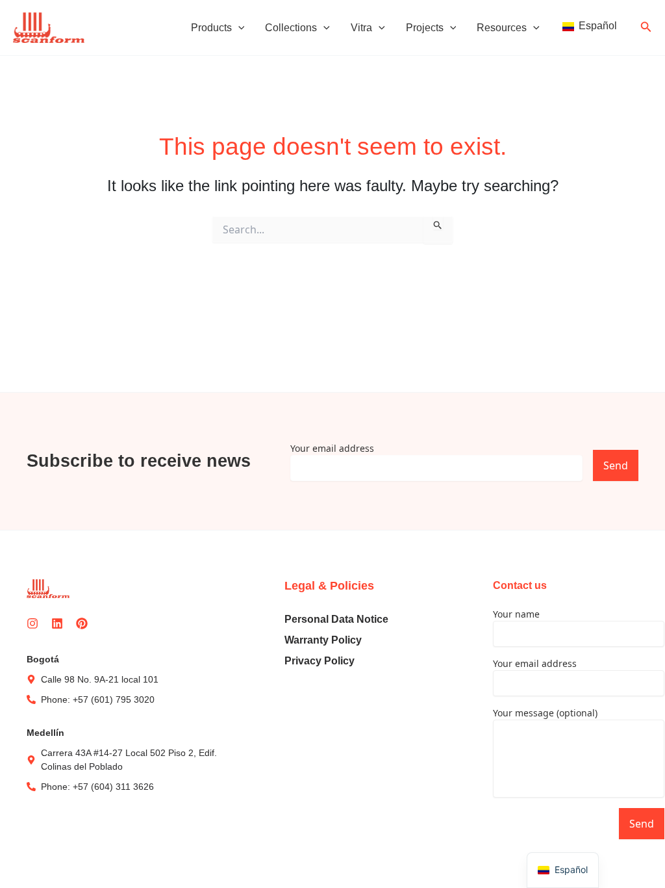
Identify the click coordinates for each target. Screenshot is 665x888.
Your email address (332, 448)
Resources (502, 27)
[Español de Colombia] (588, 27)
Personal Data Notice (336, 619)
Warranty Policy (323, 640)
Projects (425, 27)
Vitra (361, 27)
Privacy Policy (319, 660)
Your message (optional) (545, 713)
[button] (238, 28)
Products (211, 27)
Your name (516, 614)
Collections (291, 27)
